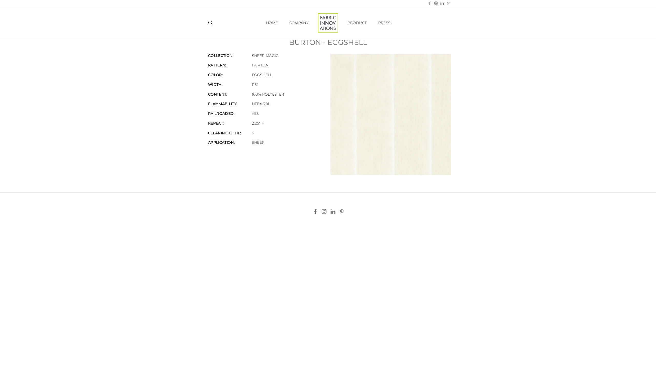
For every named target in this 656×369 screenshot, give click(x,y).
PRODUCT (357, 22)
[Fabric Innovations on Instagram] (324, 211)
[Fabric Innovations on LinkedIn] (333, 211)
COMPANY (299, 22)
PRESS (384, 22)
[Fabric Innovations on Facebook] (315, 211)
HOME (272, 22)
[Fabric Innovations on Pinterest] (341, 211)
